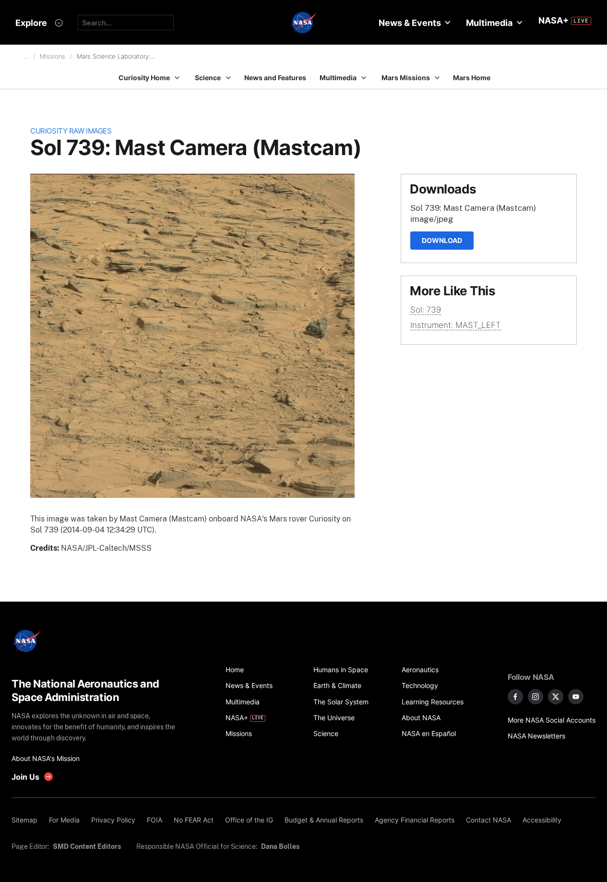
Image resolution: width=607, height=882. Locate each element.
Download (442, 240)
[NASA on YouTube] (575, 696)
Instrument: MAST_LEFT (455, 325)
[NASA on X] (555, 696)
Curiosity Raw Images (70, 130)
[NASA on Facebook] (515, 696)
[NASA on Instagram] (535, 696)
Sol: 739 (425, 309)
